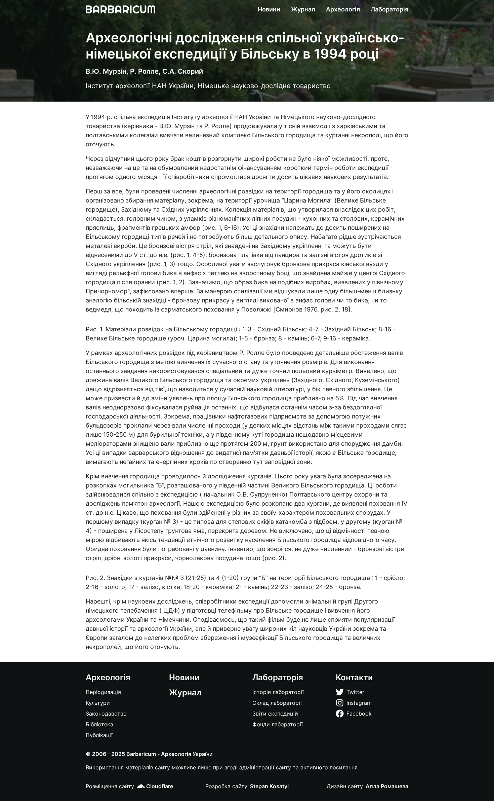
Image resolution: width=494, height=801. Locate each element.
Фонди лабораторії (277, 724)
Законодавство (106, 713)
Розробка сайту (226, 786)
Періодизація (103, 692)
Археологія (343, 9)
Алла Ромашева (387, 786)
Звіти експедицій (275, 713)
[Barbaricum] (120, 9)
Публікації (99, 735)
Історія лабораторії (278, 692)
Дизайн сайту (345, 786)
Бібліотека (99, 724)
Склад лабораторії (277, 702)
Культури (98, 702)
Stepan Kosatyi (269, 786)
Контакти (354, 677)
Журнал (303, 9)
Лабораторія (389, 9)
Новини (269, 9)
